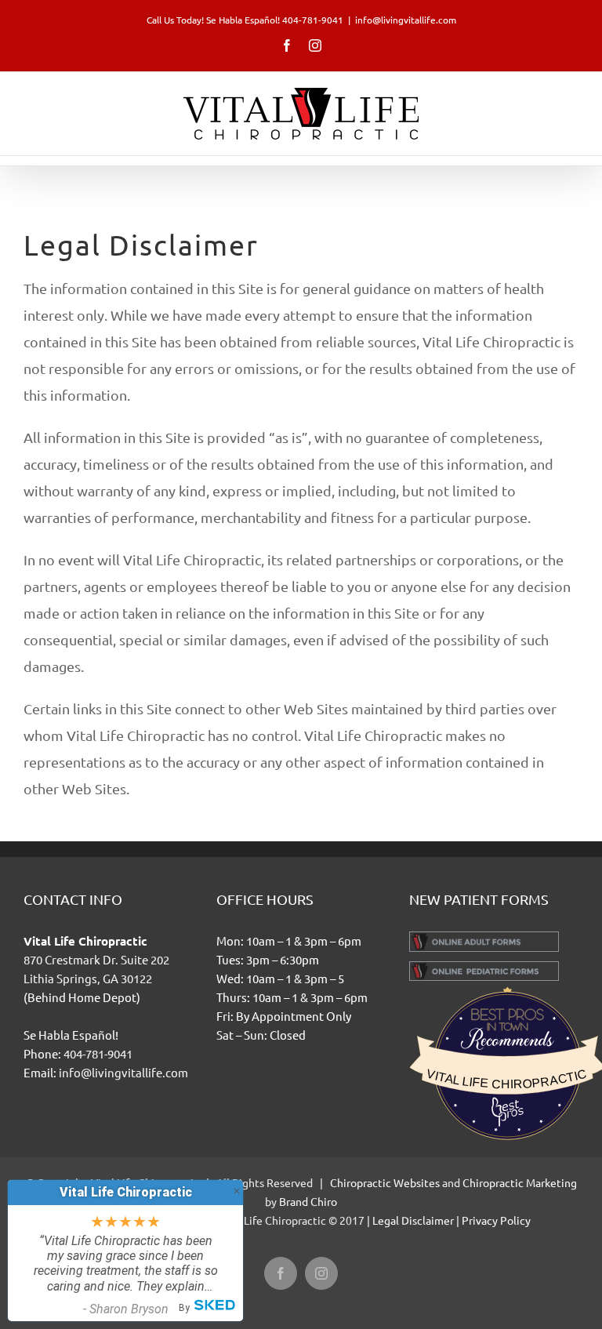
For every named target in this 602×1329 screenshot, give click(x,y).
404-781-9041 (97, 1053)
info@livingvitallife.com (405, 19)
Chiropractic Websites (386, 1182)
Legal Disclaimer (413, 1220)
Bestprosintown (507, 1008)
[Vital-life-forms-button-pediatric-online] (484, 967)
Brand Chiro (308, 1201)
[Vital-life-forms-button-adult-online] (484, 937)
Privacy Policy (496, 1220)
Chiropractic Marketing (519, 1182)
